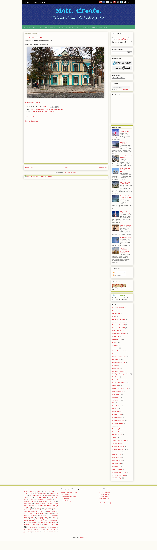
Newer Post (29, 168)
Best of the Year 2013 (118, 328)
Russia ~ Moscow (117, 431)
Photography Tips (117, 417)
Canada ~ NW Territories (119, 333)
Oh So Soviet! (116, 397)
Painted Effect (116, 405)
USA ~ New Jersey (117, 460)
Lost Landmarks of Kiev (105, 500)
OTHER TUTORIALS (50, 27)
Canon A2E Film (117, 339)
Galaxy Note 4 (116, 368)
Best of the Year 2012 (118, 325)
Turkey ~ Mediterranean (119, 440)
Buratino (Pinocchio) (125, 225)
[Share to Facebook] (56, 107)
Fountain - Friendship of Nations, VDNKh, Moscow (124, 250)
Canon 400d (33, 109)
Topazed (114, 437)
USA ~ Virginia (116, 466)
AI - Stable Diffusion (118, 307)
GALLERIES (27, 27)
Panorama (115, 408)
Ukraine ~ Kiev (58, 109)
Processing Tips (116, 429)
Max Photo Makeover (118, 380)
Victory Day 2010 (117, 469)
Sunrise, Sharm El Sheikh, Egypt (125, 182)
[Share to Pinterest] (58, 107)
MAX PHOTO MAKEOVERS (66, 27)
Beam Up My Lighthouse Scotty (125, 212)
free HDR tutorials (123, 39)
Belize (114, 316)
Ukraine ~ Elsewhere (118, 449)
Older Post (102, 168)
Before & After (116, 313)
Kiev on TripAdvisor (104, 492)
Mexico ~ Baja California (119, 382)
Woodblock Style (117, 478)
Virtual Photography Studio (68, 496)
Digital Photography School (69, 492)
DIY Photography (66, 498)
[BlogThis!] (52, 107)
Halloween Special (117, 371)
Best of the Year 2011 (118, 322)
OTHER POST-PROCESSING (99, 27)
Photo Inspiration (117, 414)
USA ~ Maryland (117, 457)
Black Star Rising (66, 500)
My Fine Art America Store (32, 102)
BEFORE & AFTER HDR (82, 27)
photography (121, 38)
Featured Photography (118, 362)
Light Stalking (65, 494)
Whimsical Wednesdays (119, 475)
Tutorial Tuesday (117, 443)
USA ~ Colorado (116, 455)
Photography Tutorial (118, 420)
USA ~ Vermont (116, 463)
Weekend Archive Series (119, 472)
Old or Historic (116, 400)
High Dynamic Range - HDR (45, 109)
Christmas (115, 345)
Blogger (82, 537)
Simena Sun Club (117, 434)
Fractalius (115, 365)
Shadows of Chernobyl (123, 142)
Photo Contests (116, 411)
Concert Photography (118, 351)
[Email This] (51, 107)
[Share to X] (54, 107)
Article (114, 310)
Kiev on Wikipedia (104, 494)
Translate (125, 89)
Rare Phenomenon (125, 237)
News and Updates (117, 391)
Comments (117, 275)
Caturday (115, 342)
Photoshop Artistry (117, 423)
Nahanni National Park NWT (120, 388)
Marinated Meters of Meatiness (125, 156)
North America (116, 394)
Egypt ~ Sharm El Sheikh (119, 356)
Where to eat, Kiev (104, 498)
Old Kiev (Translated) (105, 503)
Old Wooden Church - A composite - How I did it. (126, 197)
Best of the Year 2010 (118, 319)
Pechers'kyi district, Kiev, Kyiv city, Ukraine (43, 111)
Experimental (116, 359)
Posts (116, 272)
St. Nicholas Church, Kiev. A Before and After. (126, 170)
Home (66, 168)
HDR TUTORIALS (37, 27)
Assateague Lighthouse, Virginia (125, 130)
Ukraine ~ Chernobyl (118, 446)
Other (114, 403)
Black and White (117, 330)
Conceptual (115, 348)
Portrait (114, 426)
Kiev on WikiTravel (104, 496)
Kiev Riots (115, 377)
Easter (114, 354)
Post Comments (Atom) (70, 172)
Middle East (115, 385)
